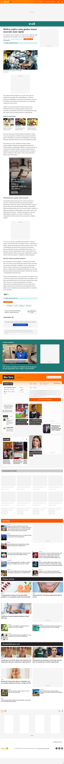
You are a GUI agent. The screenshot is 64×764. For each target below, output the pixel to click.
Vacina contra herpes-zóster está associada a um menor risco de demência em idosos (16, 700)
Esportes (42, 689)
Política (40, 569)
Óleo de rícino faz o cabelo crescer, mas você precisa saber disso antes (18, 691)
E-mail (58, 1)
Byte (39, 560)
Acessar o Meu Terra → (20, 377)
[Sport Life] (6, 294)
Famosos (8, 524)
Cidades (8, 569)
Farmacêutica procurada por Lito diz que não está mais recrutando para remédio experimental (47, 661)
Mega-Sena (9, 560)
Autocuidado (9, 305)
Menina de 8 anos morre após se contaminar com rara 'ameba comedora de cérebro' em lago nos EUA (16, 682)
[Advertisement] (42, 636)
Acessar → (12, 416)
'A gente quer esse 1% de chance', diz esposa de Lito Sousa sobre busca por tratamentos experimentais (16, 661)
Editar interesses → (57, 383)
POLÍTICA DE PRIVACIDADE (43, 748)
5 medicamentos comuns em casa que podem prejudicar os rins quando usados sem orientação (15, 596)
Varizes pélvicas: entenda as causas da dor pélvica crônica (47, 596)
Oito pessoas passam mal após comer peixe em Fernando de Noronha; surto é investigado (51, 626)
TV (7, 551)
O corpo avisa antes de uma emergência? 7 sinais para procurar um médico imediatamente (19, 635)
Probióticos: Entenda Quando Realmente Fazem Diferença (15, 617)
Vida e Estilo (28, 305)
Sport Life (22, 305)
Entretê (8, 542)
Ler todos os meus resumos (45, 399)
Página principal (7, 2)
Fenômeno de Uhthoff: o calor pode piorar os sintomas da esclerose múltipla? (18, 626)
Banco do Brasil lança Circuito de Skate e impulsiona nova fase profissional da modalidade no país (51, 692)
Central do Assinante (50, 1)
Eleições (8, 533)
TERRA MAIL (41, 1)
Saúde (16, 305)
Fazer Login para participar (20, 324)
